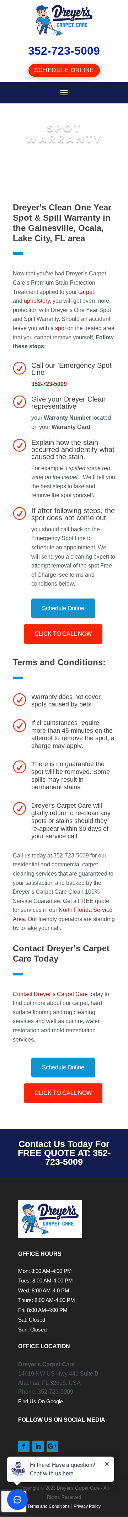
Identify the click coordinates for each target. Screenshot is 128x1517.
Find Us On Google (40, 1401)
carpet (86, 292)
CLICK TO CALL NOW (63, 634)
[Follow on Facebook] (24, 1446)
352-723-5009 (49, 384)
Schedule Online (64, 70)
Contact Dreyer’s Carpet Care (50, 994)
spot (60, 328)
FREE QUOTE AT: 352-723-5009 (64, 1157)
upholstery (37, 301)
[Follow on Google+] (52, 1446)
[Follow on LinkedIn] (38, 1446)
